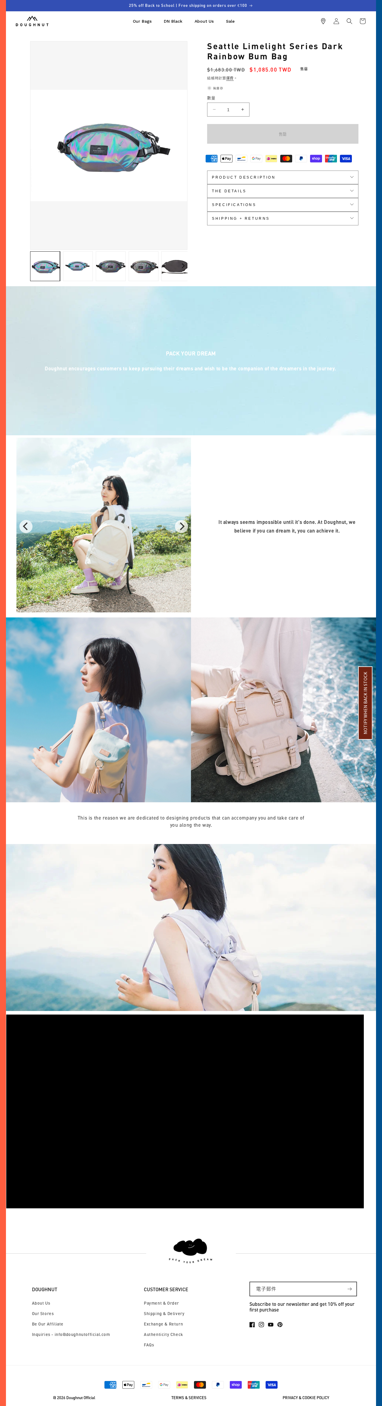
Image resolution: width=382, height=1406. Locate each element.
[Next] (181, 526)
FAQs (149, 1344)
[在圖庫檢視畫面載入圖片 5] (176, 266)
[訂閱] (349, 1289)
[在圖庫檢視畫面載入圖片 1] (45, 266)
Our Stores (43, 1313)
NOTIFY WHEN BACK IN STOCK (365, 703)
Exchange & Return (163, 1323)
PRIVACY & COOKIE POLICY (306, 1398)
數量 (211, 97)
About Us (41, 1303)
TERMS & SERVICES (189, 1398)
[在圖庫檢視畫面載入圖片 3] (111, 266)
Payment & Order (161, 1303)
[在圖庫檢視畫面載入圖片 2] (78, 266)
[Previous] (26, 526)
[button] (349, 21)
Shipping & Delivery (164, 1313)
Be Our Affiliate (48, 1323)
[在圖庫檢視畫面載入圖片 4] (143, 266)
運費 (230, 78)
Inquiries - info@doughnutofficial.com (71, 1334)
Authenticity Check (163, 1334)
